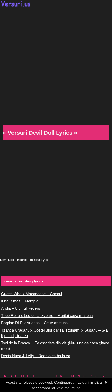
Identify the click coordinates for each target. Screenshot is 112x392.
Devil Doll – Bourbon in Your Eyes (24, 260)
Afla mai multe (68, 388)
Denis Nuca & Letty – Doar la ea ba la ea (35, 355)
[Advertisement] (56, 65)
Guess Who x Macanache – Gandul (31, 293)
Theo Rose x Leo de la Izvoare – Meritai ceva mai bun (47, 315)
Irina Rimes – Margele (20, 301)
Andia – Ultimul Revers (20, 308)
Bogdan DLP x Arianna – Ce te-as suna (34, 323)
